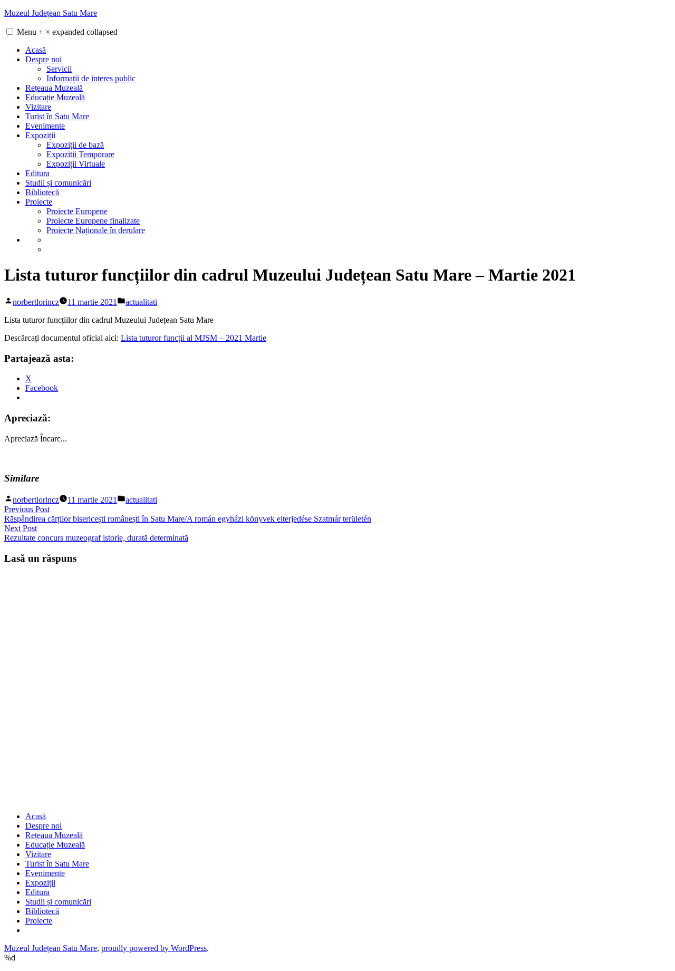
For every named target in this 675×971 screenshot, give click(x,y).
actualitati (141, 301)
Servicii (59, 68)
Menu (67, 31)
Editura (37, 173)
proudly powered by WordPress (154, 948)
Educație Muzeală (55, 97)
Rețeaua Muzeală (54, 87)
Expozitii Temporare (80, 154)
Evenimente (45, 125)
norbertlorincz (36, 301)
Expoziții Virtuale (75, 163)
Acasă (35, 49)
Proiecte (38, 201)
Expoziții (40, 135)
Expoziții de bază (75, 144)
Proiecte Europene (77, 211)
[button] (9, 31)
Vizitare (38, 106)
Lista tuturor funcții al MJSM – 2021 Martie (193, 337)
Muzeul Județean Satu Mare (50, 12)
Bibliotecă (42, 192)
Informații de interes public (91, 78)
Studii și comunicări (58, 182)
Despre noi (43, 59)
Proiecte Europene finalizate (93, 220)
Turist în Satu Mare (57, 116)
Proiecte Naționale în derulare (95, 230)
